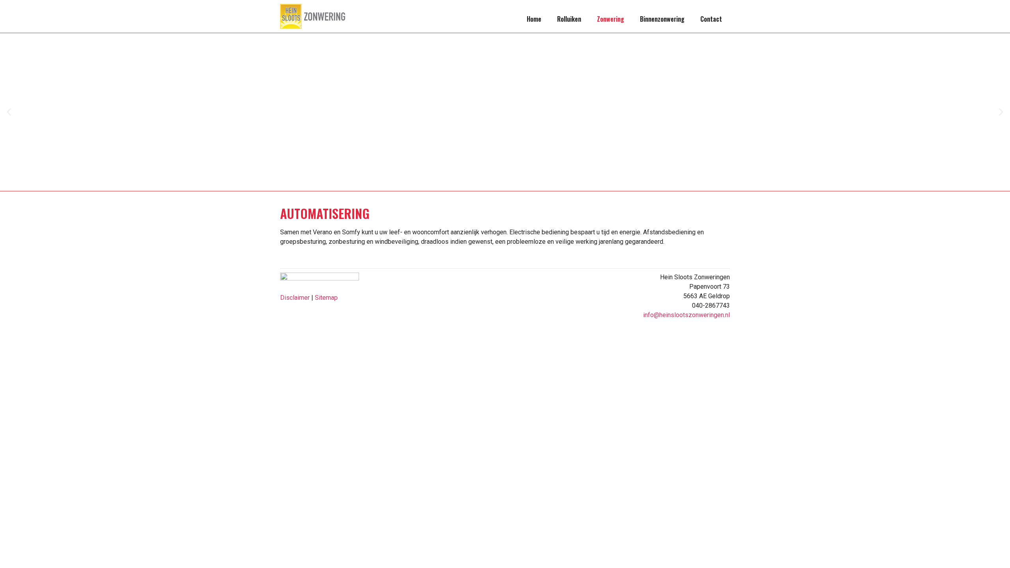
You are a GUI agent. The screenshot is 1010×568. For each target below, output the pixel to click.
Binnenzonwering (662, 19)
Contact (711, 19)
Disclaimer (295, 297)
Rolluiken (569, 19)
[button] (9, 112)
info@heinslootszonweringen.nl (686, 315)
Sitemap (326, 297)
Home (534, 19)
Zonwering (610, 19)
